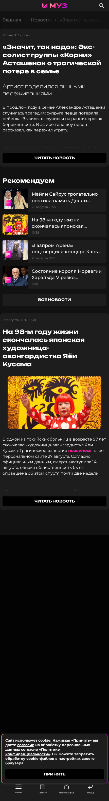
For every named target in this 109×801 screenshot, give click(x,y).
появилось (80, 450)
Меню (18, 792)
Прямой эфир (66, 792)
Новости (42, 792)
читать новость (54, 158)
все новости (54, 299)
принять (54, 774)
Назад (90, 792)
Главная (12, 20)
